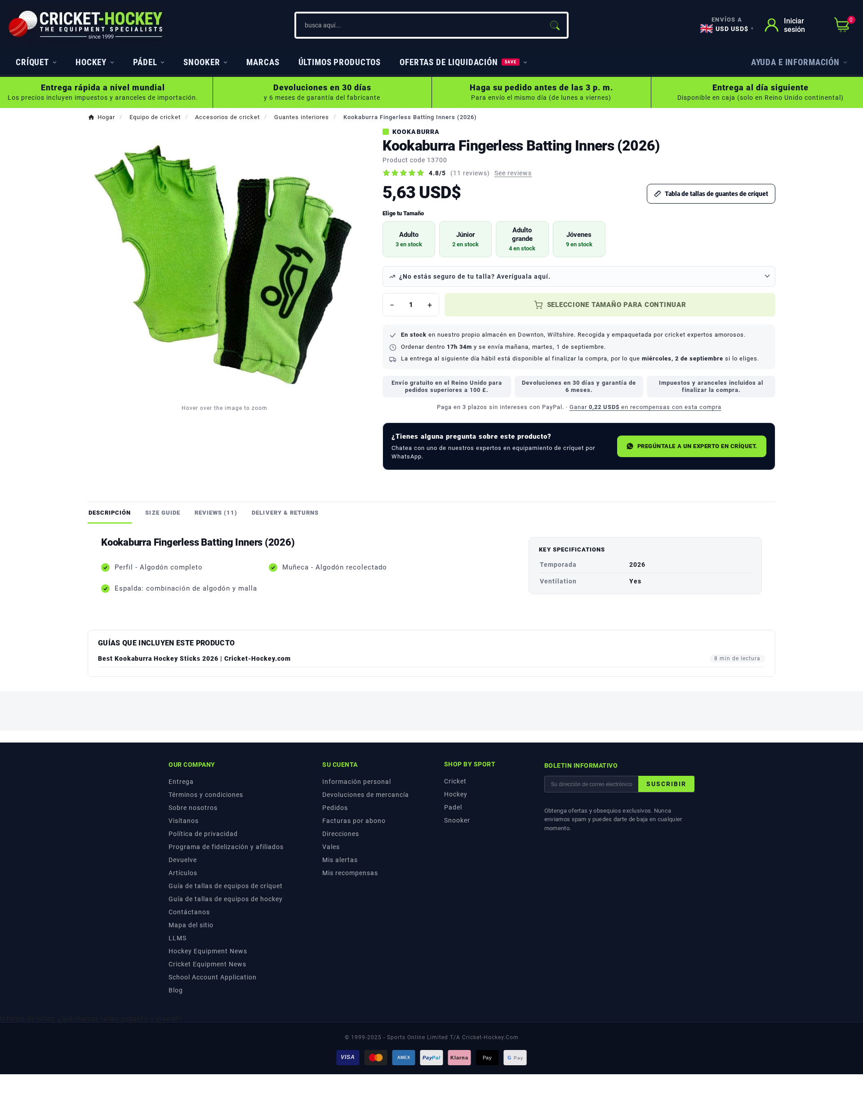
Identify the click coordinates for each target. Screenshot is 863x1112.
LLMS (178, 938)
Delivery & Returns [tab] (285, 512)
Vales (331, 846)
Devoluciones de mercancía (365, 794)
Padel (453, 807)
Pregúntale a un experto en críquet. (697, 446)
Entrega (181, 781)
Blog (176, 990)
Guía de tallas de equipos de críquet (226, 886)
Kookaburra (416, 131)
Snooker (457, 820)
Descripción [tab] (110, 512)
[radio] (409, 239)
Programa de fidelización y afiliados (226, 846)
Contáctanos (189, 912)
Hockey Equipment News (208, 951)
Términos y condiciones (206, 794)
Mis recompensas (350, 872)
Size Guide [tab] (162, 512)
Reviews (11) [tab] (216, 512)
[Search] (555, 25)
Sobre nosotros (193, 807)
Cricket (455, 781)
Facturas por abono (354, 820)
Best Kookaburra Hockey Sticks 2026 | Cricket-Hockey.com (194, 658)
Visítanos (184, 820)
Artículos (183, 872)
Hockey (455, 794)
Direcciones (340, 833)
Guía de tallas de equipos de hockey (226, 899)
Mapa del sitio (191, 925)
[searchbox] (419, 25)
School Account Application (213, 977)
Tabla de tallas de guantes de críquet (716, 193)
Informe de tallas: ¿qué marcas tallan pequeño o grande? (91, 1018)
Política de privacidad (203, 833)
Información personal (356, 781)
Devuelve (183, 859)
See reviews (513, 173)
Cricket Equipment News (207, 964)
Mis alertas (340, 859)
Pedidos (335, 807)
